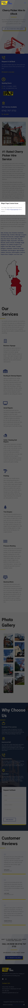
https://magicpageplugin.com (14, 209)
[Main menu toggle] (25, 2)
